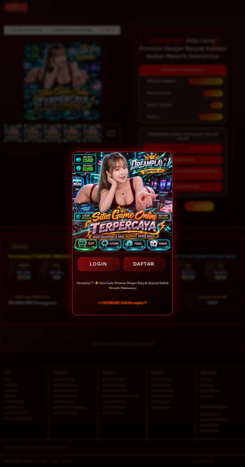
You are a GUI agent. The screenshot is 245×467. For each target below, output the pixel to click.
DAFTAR (143, 264)
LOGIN (98, 264)
